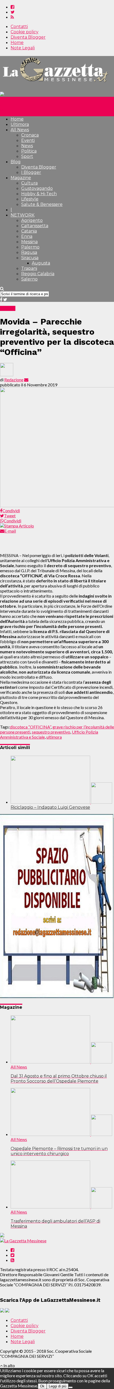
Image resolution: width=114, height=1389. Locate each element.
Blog (16, 161)
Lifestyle (29, 199)
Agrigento (32, 220)
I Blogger (31, 172)
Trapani (29, 268)
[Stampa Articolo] (17, 525)
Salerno (29, 279)
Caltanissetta (34, 225)
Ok (42, 1386)
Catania (29, 231)
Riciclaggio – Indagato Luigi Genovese (50, 807)
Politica (29, 151)
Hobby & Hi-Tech (39, 193)
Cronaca (30, 135)
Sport (27, 156)
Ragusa (29, 252)
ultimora (54, 736)
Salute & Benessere (42, 204)
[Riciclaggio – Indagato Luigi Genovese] (61, 801)
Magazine (21, 177)
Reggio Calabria (37, 273)
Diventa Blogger (28, 37)
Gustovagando (37, 188)
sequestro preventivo (51, 731)
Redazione (13, 379)
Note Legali (23, 47)
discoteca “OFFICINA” (30, 726)
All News (20, 129)
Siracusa (29, 257)
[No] (70, 1387)
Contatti (19, 26)
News (27, 145)
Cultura (29, 183)
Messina (29, 241)
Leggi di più (57, 1386)
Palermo (30, 247)
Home (17, 42)
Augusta (41, 263)
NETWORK (22, 215)
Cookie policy (24, 31)
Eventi (28, 140)
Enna (26, 236)
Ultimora (20, 124)
